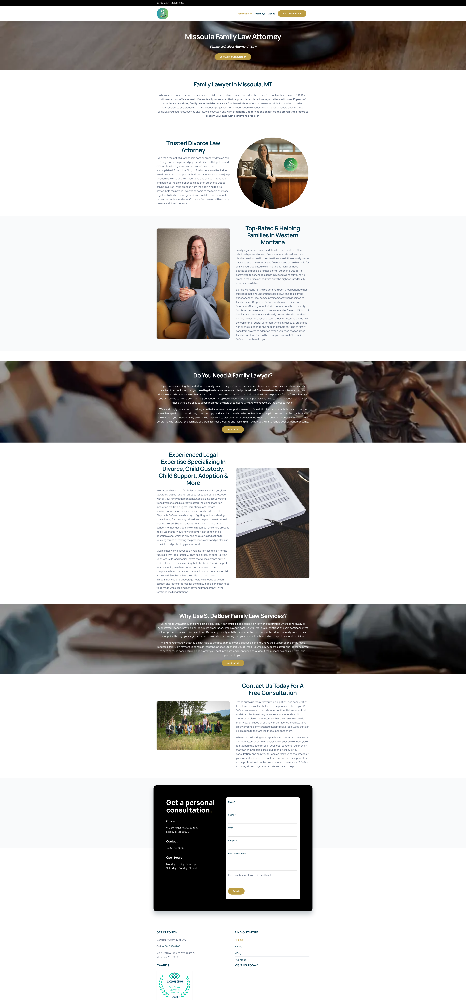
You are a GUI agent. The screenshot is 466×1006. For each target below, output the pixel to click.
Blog (238, 953)
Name (231, 802)
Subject (232, 840)
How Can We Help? (237, 853)
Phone (232, 814)
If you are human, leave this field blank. (250, 875)
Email (231, 827)
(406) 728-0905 (177, 3)
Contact (241, 960)
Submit (236, 891)
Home (239, 940)
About (239, 946)
